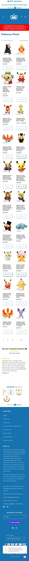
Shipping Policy (7, 437)
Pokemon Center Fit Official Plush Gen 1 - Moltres (7, 323)
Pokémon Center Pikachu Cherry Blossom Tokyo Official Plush (20, 266)
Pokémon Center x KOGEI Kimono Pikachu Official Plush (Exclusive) (7, 177)
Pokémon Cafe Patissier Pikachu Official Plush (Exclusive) (20, 148)
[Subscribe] (23, 517)
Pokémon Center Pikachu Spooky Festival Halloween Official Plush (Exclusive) (7, 208)
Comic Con (6, 419)
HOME (5, 415)
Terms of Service (8, 440)
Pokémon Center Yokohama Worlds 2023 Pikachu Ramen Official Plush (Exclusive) (21, 178)
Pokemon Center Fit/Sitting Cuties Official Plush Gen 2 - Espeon (21, 323)
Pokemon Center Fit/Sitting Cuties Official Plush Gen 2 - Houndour (7, 60)
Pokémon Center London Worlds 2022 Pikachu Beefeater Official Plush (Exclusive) (7, 238)
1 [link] (3, 340)
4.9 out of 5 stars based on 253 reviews (14, 4)
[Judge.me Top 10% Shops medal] (7, 399)
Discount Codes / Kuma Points (11, 426)
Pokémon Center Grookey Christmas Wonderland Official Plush (7, 89)
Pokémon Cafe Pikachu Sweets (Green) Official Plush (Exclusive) (7, 266)
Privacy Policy (7, 429)
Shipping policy (20, 554)
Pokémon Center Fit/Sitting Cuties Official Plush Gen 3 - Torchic (21, 60)
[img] (14, 351)
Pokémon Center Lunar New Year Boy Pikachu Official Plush (20, 88)
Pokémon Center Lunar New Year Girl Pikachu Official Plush (7, 295)
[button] (3, 17)
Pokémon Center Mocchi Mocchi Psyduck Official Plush (20, 295)
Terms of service (11, 554)
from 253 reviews (14, 353)
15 (21, 340)
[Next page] (25, 340)
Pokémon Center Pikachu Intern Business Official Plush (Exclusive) (20, 207)
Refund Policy (7, 433)
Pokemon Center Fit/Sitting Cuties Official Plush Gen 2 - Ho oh (7, 148)
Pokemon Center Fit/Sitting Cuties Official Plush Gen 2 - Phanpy (21, 237)
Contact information (15, 556)
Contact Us (6, 422)
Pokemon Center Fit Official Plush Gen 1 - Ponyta (20, 119)
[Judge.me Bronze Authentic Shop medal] (19, 392)
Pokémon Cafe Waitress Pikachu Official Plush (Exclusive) (7, 120)
